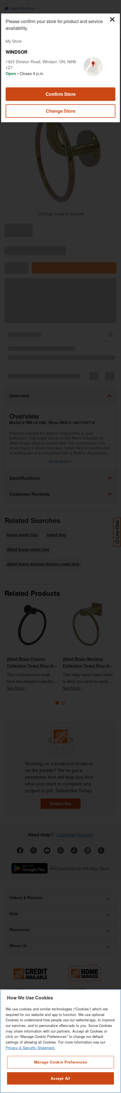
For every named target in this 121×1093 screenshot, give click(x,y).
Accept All (60, 1078)
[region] (60, 1041)
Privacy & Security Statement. (30, 1047)
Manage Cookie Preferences (60, 1062)
